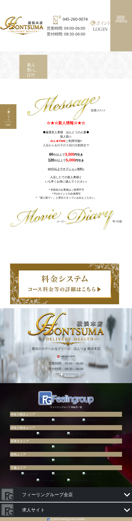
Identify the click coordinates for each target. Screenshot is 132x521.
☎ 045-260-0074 (66, 356)
